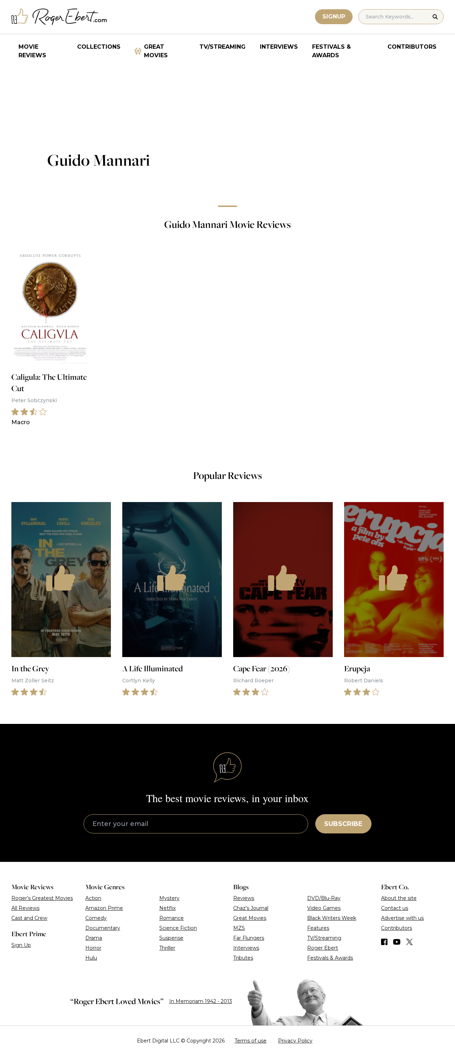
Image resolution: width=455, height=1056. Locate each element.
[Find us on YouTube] (397, 942)
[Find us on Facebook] (384, 942)
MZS (239, 928)
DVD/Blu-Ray (324, 898)
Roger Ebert (322, 948)
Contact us (394, 908)
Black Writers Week (331, 918)
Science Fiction (178, 928)
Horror (93, 948)
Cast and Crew (29, 918)
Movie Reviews (32, 51)
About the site (399, 898)
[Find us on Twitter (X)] (409, 942)
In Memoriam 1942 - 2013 (200, 1001)
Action (93, 898)
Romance (171, 918)
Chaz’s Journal (250, 908)
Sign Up (21, 945)
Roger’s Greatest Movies (42, 898)
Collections (99, 46)
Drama (93, 938)
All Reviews (25, 908)
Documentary (102, 928)
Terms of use (251, 1041)
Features (318, 928)
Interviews (279, 46)
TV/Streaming (222, 46)
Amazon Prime (104, 908)
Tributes (243, 958)
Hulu (91, 958)
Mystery (169, 898)
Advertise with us (402, 918)
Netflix (167, 908)
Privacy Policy (295, 1041)
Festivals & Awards (331, 51)
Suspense (171, 938)
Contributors (412, 46)
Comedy (96, 918)
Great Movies (156, 51)
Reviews (243, 898)
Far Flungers (248, 938)
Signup (333, 16)
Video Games (324, 908)
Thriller (167, 948)
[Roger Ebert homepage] (59, 17)
